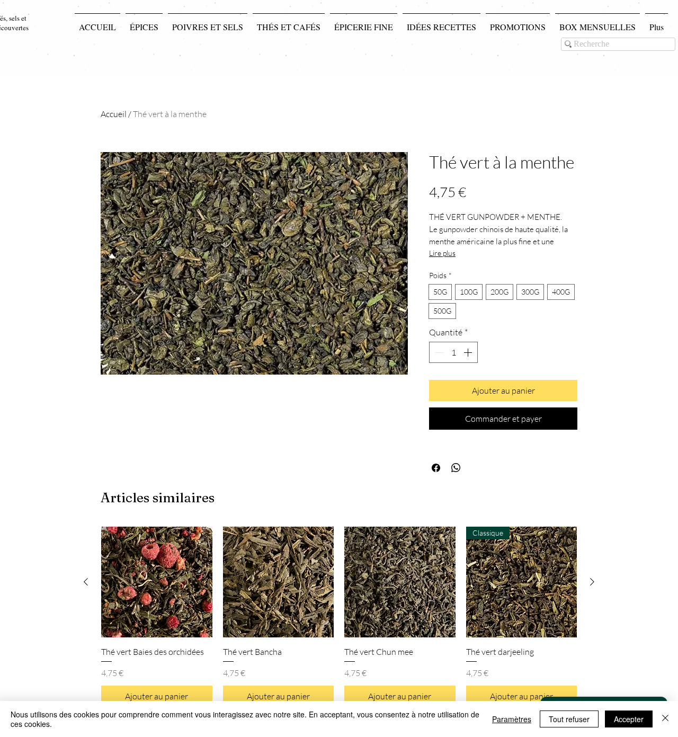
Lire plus (442, 252)
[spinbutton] (453, 352)
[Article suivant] (592, 581)
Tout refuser (569, 719)
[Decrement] (438, 352)
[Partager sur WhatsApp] (456, 467)
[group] (339, 616)
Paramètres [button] (511, 719)
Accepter (629, 719)
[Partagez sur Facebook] (436, 467)
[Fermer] (665, 719)
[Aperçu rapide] (156, 582)
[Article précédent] (85, 581)
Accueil (114, 114)
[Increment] (468, 352)
